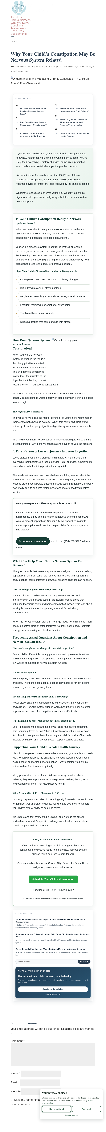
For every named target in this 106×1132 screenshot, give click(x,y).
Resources (17, 31)
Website (16, 1091)
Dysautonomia (81, 66)
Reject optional (56, 1109)
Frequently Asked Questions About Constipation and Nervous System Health (73, 122)
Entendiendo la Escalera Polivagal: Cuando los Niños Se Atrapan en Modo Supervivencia (50, 920)
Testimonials (18, 28)
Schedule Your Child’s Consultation (53, 879)
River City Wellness (21, 66)
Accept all (86, 1109)
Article (47, 66)
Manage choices (71, 1115)
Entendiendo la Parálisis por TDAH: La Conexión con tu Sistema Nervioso (50, 949)
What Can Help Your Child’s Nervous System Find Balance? (74, 110)
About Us (16, 17)
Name (15, 1073)
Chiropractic (56, 66)
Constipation (68, 66)
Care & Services (21, 19)
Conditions (17, 25)
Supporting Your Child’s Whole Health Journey (74, 134)
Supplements (19, 33)
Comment (18, 1040)
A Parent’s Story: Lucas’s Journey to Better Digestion (33, 134)
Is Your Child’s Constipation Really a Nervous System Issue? (33, 111)
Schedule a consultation (33, 541)
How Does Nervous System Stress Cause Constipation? (33, 123)
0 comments (23, 71)
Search (84, 961)
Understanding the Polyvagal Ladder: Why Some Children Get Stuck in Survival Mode (52, 935)
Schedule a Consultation (53, 989)
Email (15, 1082)
